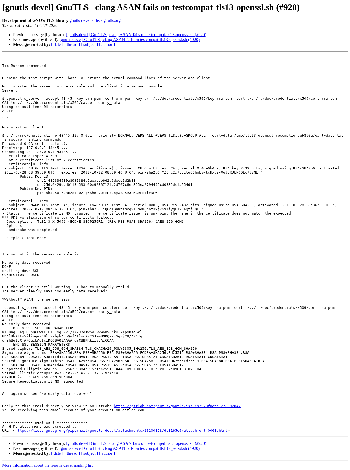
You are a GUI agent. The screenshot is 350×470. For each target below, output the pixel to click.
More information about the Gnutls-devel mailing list (47, 465)
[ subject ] (89, 44)
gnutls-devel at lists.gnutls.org (95, 20)
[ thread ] (72, 44)
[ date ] (57, 44)
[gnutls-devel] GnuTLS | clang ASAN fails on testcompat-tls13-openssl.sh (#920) (136, 34)
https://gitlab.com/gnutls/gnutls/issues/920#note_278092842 (177, 406)
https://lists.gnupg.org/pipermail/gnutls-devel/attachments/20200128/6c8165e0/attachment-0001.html (121, 430)
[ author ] (107, 44)
